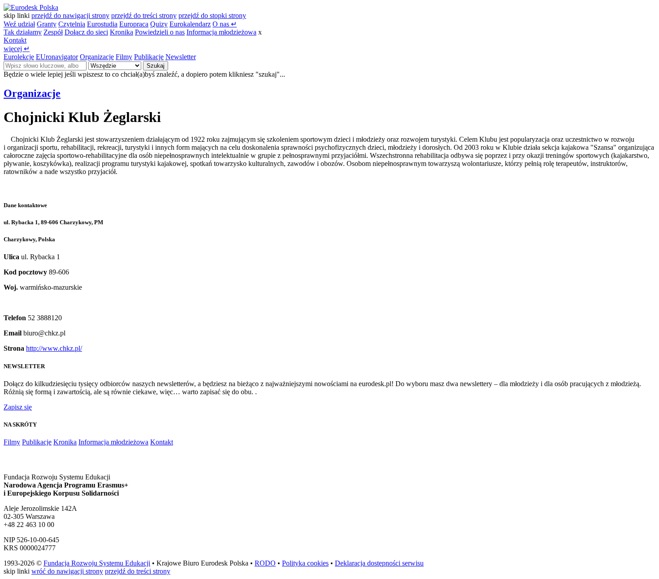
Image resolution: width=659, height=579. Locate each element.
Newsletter (180, 57)
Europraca (133, 24)
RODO (265, 563)
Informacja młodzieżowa (221, 32)
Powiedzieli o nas (160, 32)
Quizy (159, 24)
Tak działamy (23, 32)
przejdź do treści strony (144, 15)
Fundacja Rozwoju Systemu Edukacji (96, 563)
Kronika (121, 32)
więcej (17, 48)
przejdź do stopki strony (212, 15)
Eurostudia (102, 24)
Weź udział (19, 24)
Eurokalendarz (190, 24)
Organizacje (97, 57)
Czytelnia (71, 24)
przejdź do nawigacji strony (70, 15)
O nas (224, 24)
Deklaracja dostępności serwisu (379, 563)
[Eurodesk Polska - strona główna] (31, 7)
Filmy (124, 57)
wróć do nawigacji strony (67, 571)
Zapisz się (18, 407)
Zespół (53, 32)
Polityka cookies (305, 563)
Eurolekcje (19, 57)
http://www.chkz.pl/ (54, 348)
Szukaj (156, 65)
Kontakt (15, 40)
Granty (46, 24)
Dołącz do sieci (86, 32)
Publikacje (149, 57)
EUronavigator (57, 57)
